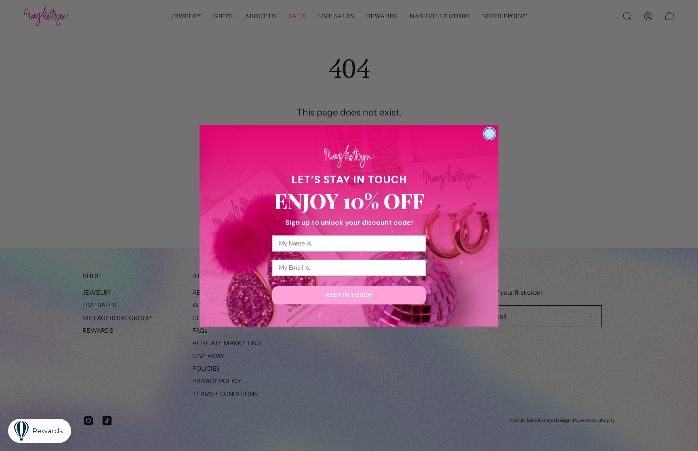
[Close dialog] (489, 133)
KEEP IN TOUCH (349, 295)
